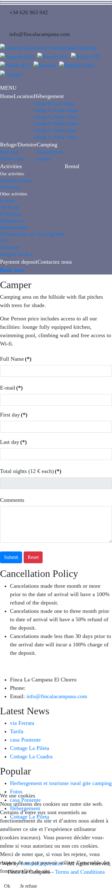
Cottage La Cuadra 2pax (55, 130)
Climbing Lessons (15, 180)
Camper (43, 158)
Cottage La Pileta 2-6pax (55, 137)
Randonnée (9, 247)
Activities (11, 166)
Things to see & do (17, 254)
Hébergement (49, 96)
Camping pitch (50, 151)
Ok (7, 886)
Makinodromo (12, 220)
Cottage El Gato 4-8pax (54, 103)
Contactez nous (54, 262)
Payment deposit (18, 262)
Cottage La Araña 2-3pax (56, 116)
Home (7, 96)
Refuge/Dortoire (18, 144)
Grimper (7, 200)
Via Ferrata (10, 187)
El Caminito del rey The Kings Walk (32, 234)
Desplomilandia (13, 227)
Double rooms (12, 158)
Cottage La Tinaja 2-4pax (56, 110)
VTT (4, 240)
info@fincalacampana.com (56, 696)
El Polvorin (10, 214)
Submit (11, 557)
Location (24, 96)
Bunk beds (9, 151)
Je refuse (28, 886)
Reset (33, 557)
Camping (47, 144)
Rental (72, 166)
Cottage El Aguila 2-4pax (56, 123)
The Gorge (9, 207)
